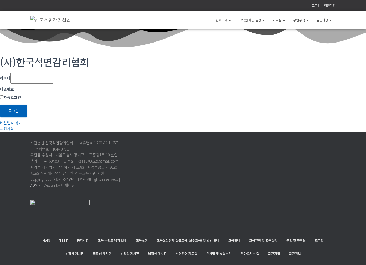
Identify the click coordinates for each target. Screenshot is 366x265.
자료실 (277, 20)
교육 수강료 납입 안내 (112, 240)
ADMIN (35, 185)
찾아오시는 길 (250, 253)
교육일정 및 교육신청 (263, 240)
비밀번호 (7, 89)
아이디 (5, 78)
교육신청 (142, 240)
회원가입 (330, 5)
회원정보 (295, 253)
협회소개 (222, 20)
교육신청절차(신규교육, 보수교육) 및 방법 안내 (188, 240)
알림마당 (322, 20)
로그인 (316, 5)
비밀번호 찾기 (11, 122)
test (63, 240)
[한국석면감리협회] (50, 20)
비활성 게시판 (74, 253)
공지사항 (83, 240)
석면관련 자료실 (186, 253)
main (46, 240)
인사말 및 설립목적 (218, 253)
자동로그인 (12, 97)
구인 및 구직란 (296, 240)
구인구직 (299, 20)
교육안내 (234, 240)
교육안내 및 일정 (250, 20)
